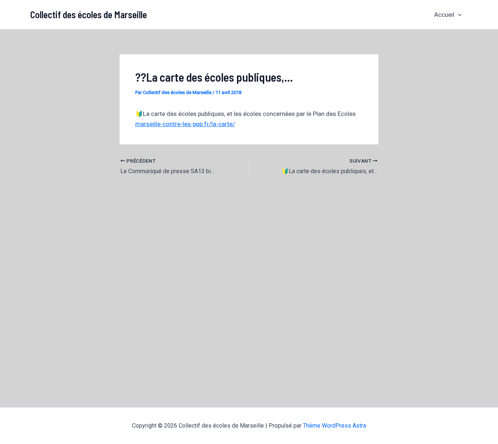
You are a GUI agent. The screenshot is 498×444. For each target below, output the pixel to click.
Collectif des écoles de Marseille (88, 14)
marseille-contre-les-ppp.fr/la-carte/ (185, 124)
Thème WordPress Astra (334, 425)
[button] (458, 14)
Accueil (444, 14)
